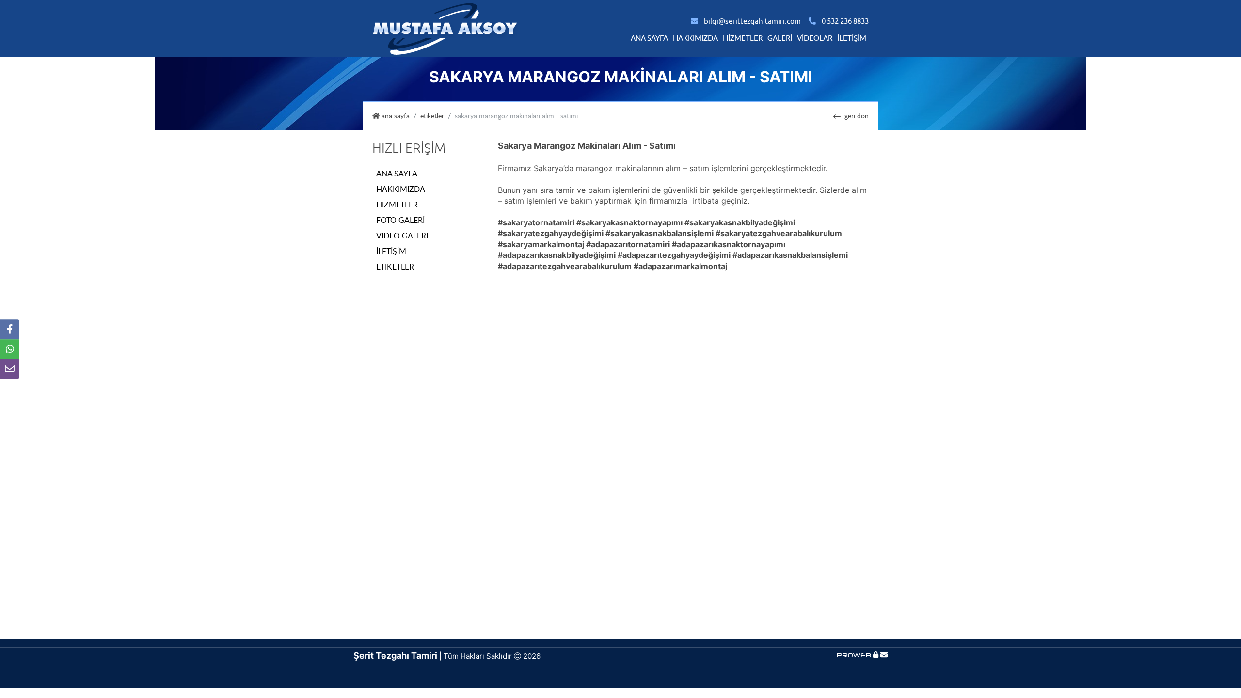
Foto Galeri (400, 220)
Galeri (779, 37)
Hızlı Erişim (408, 148)
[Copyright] (855, 654)
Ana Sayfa (649, 37)
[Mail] (884, 654)
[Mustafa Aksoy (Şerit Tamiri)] (445, 27)
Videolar (814, 37)
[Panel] (875, 654)
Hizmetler (743, 37)
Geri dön (856, 115)
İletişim (851, 37)
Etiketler (432, 115)
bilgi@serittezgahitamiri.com (752, 21)
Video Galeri (402, 235)
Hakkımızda (695, 37)
